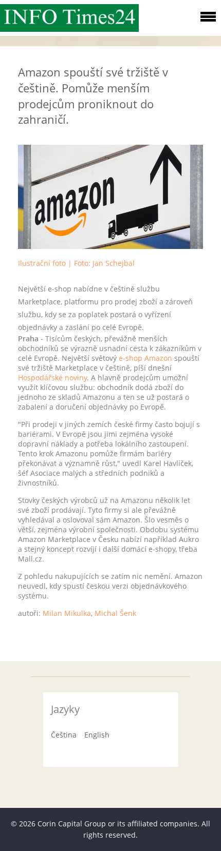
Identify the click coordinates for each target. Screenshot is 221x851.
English (96, 735)
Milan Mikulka (67, 613)
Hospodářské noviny (52, 377)
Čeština (64, 735)
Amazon (158, 358)
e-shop (130, 358)
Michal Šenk (115, 613)
